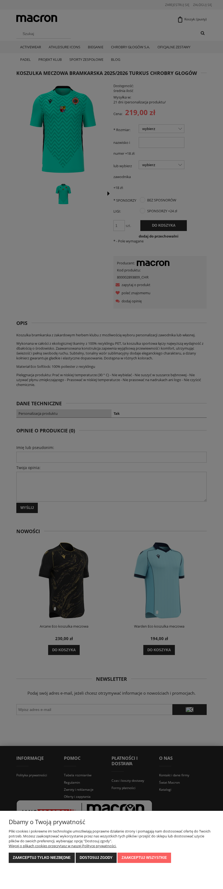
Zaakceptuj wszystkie (144, 858)
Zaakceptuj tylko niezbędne (42, 858)
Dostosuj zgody (96, 858)
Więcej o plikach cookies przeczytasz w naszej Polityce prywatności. (62, 845)
